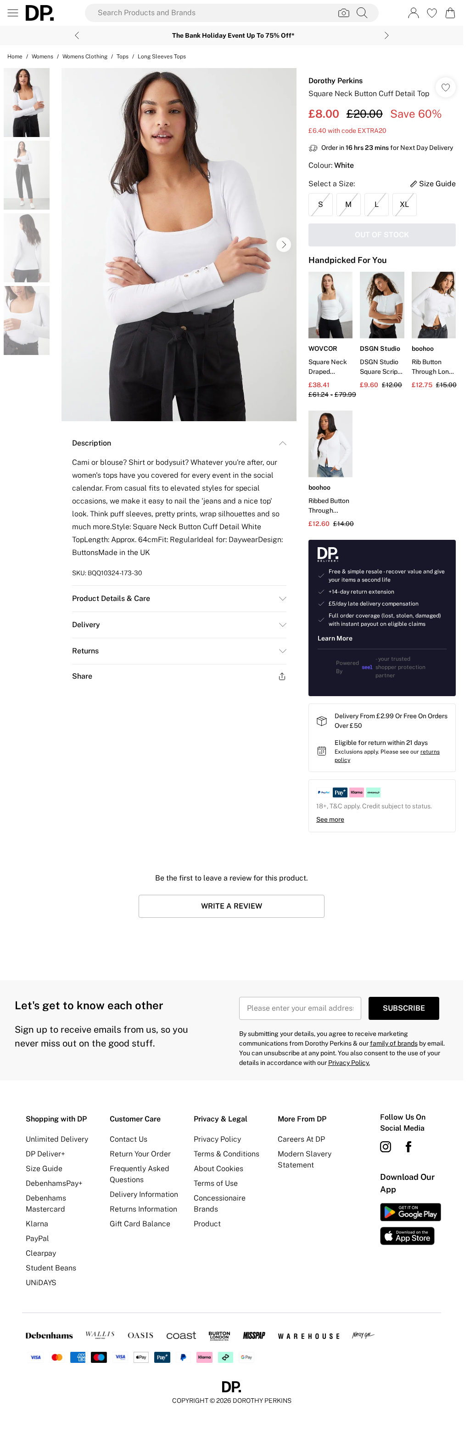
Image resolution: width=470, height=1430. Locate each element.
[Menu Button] (12, 12)
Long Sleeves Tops (162, 56)
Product (207, 1223)
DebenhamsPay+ (54, 1183)
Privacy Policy (217, 1139)
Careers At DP (301, 1139)
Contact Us (128, 1139)
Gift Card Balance (140, 1223)
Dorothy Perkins (335, 80)
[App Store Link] (410, 1224)
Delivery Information (144, 1194)
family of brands (394, 1043)
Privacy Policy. (349, 1062)
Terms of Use (216, 1183)
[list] (179, 244)
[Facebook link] (408, 1146)
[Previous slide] (77, 35)
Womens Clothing (84, 56)
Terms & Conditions (226, 1154)
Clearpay (41, 1253)
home (14, 56)
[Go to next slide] (283, 244)
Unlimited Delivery (57, 1139)
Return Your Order (140, 1154)
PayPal (37, 1238)
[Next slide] (386, 35)
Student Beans (51, 1268)
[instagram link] (385, 1146)
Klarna (37, 1223)
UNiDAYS (41, 1282)
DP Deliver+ (45, 1154)
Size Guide (44, 1168)
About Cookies (218, 1168)
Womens (42, 56)
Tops (123, 56)
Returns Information (143, 1209)
